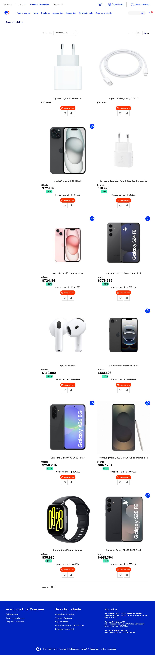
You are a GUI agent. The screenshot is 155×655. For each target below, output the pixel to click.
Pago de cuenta (61, 622)
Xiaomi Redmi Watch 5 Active (67, 550)
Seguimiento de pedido (64, 614)
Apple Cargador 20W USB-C (68, 98)
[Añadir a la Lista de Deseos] (65, 113)
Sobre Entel (58, 4)
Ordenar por (47, 33)
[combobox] (137, 13)
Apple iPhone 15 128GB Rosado (68, 273)
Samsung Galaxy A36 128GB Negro (68, 458)
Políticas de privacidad (64, 629)
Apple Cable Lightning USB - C (123, 98)
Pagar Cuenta (118, 4)
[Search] (142, 13)
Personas (7, 4)
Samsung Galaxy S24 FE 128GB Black (123, 273)
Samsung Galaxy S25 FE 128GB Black (123, 550)
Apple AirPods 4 (68, 365)
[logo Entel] (5, 13)
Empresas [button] (19, 4)
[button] (71, 113)
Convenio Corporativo (39, 4)
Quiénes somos (12, 614)
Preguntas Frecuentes (15, 622)
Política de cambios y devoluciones (69, 625)
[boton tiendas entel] (100, 4)
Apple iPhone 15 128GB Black (67, 181)
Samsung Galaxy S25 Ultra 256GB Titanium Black (123, 458)
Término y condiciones (15, 618)
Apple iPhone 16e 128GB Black (123, 365)
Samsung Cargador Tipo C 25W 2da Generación (123, 181)
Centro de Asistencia (63, 618)
